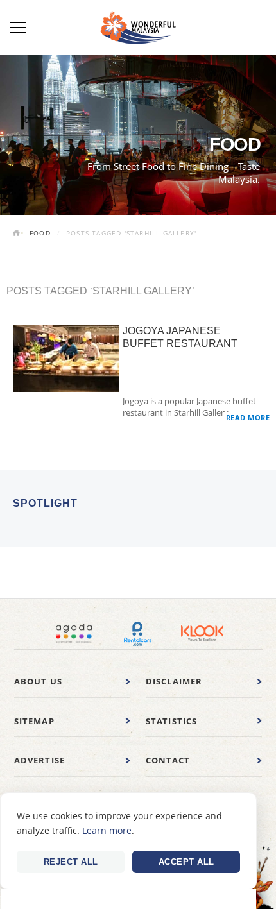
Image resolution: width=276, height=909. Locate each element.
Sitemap (34, 721)
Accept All (186, 862)
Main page (18, 234)
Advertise (39, 760)
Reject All (71, 862)
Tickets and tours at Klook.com (202, 634)
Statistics (172, 721)
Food (40, 232)
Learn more (107, 830)
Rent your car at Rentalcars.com (138, 634)
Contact (168, 760)
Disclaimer (174, 681)
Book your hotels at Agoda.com (73, 634)
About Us (38, 681)
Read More (248, 417)
